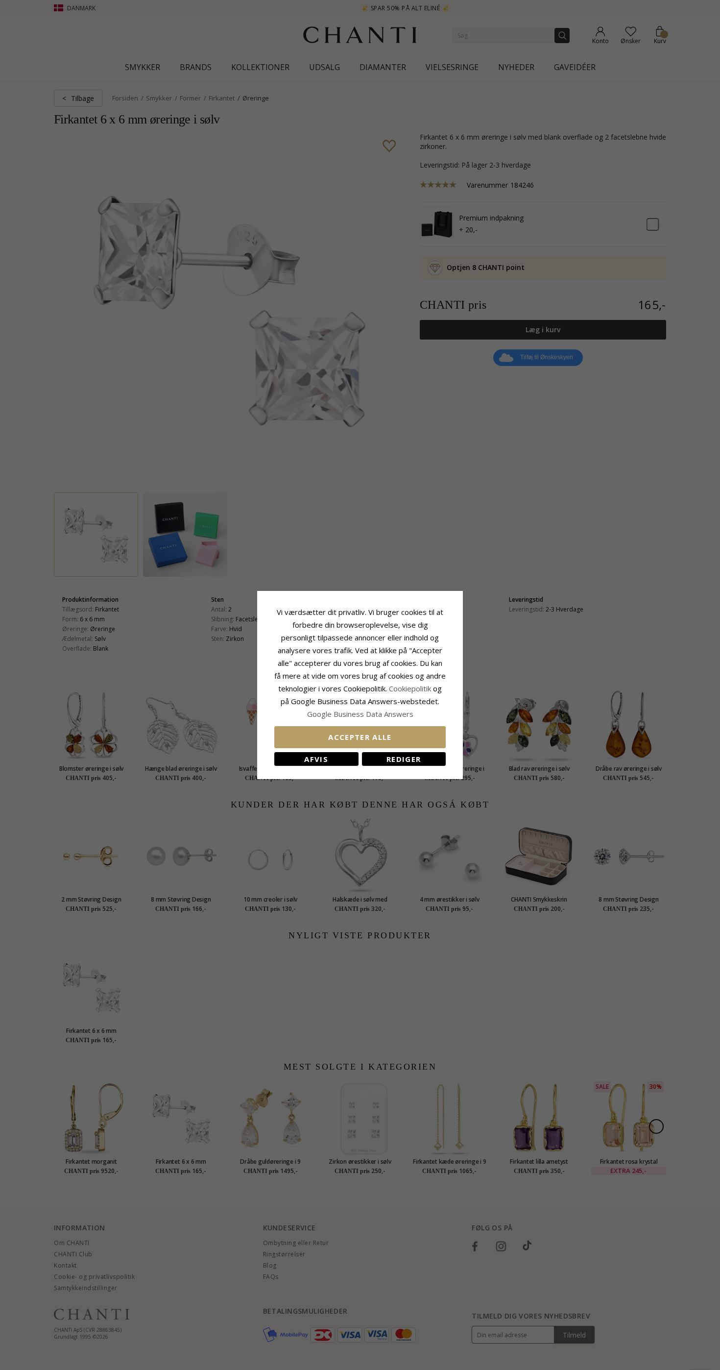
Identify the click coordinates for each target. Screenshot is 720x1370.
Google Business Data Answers (360, 714)
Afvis (316, 759)
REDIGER (403, 759)
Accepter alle (360, 737)
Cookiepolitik (410, 688)
